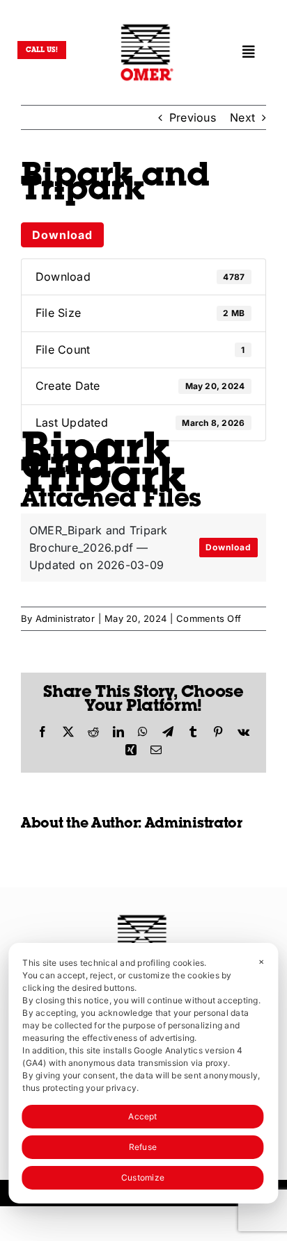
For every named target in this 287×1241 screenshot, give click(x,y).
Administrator (65, 618)
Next (242, 117)
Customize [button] (142, 1177)
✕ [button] (261, 962)
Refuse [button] (143, 1147)
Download (62, 235)
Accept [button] (142, 1116)
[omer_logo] (147, 26)
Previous (192, 117)
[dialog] (143, 1073)
